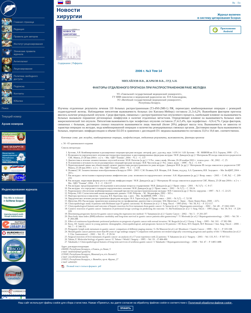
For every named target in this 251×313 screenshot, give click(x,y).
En (239, 2)
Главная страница (24, 22)
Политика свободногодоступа (26, 77)
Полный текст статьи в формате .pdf (84, 266)
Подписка (19, 86)
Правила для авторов (26, 36)
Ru (233, 2)
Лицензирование (23, 68)
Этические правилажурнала (24, 52)
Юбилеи (18, 100)
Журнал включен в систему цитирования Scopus (219, 16)
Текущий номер (11, 116)
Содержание (64, 63)
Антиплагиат (21, 61)
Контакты (19, 93)
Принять (125, 308)
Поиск (5, 108)
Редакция (19, 29)
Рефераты (77, 63)
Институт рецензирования (28, 43)
